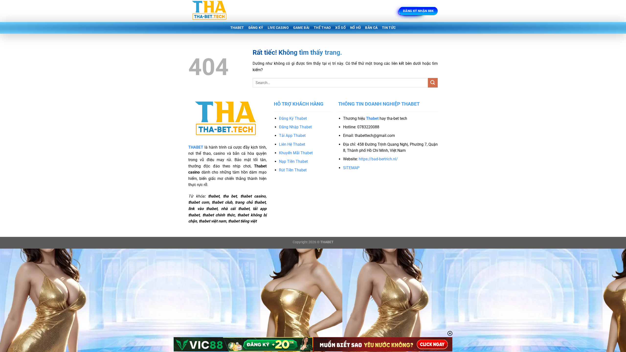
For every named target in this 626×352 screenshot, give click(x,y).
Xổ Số (340, 28)
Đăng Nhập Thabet (295, 127)
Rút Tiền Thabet (293, 170)
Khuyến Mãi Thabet (296, 153)
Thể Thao (322, 28)
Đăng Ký (255, 28)
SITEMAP (351, 167)
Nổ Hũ (355, 28)
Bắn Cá (371, 28)
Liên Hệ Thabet (292, 144)
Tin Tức (389, 28)
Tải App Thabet (292, 135)
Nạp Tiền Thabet (293, 161)
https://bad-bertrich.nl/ (378, 159)
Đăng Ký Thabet (293, 118)
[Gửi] (433, 83)
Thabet (237, 28)
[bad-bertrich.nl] (212, 11)
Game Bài (301, 28)
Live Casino (278, 28)
